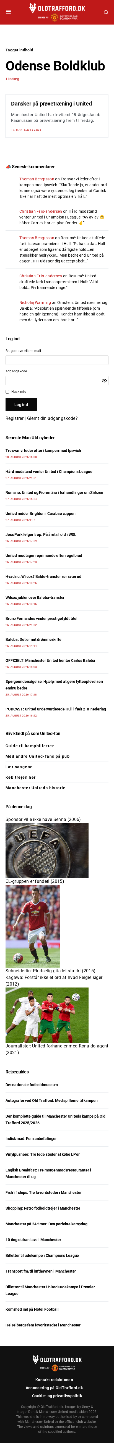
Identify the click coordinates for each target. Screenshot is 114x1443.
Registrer (15, 418)
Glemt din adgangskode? (52, 418)
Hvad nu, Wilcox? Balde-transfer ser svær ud (43, 576)
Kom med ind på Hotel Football (32, 1309)
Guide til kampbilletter (30, 746)
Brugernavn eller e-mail (23, 351)
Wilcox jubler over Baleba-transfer (35, 597)
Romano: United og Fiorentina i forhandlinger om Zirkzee (54, 492)
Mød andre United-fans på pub (38, 756)
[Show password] (104, 381)
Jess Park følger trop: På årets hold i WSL (41, 534)
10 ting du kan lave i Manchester (33, 1239)
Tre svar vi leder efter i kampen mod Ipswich (43, 450)
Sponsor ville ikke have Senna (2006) (43, 819)
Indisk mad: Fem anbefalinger (31, 1138)
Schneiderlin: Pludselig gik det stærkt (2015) (50, 970)
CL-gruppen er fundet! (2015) (35, 881)
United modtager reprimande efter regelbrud (44, 555)
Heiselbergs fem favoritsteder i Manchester (43, 1325)
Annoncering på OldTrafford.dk (54, 1388)
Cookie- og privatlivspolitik (57, 1396)
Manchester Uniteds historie (36, 788)
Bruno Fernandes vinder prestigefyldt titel (41, 618)
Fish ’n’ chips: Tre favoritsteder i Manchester (44, 1192)
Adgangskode (16, 371)
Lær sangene (19, 767)
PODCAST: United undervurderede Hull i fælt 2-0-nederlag (56, 709)
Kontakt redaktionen (54, 1380)
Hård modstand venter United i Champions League (49, 471)
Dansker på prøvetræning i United (51, 103)
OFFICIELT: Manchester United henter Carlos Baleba (50, 660)
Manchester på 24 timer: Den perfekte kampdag (46, 1224)
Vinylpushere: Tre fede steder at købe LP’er (43, 1154)
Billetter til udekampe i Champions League (42, 1255)
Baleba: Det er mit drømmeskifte (33, 639)
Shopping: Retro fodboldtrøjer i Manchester (43, 1208)
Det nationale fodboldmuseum (32, 1085)
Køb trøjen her (21, 777)
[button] (8, 12)
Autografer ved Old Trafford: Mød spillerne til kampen (52, 1100)
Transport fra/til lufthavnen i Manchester (41, 1271)
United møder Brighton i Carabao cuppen (41, 513)
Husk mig (18, 392)
